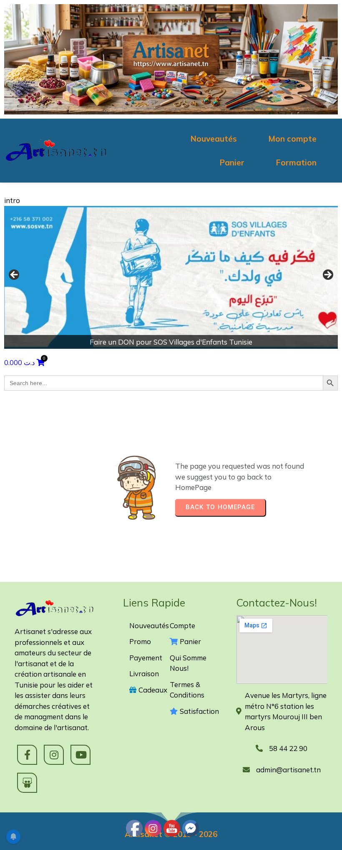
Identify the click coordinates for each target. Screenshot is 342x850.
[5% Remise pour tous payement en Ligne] (175, 277)
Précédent (14, 275)
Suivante (327, 275)
